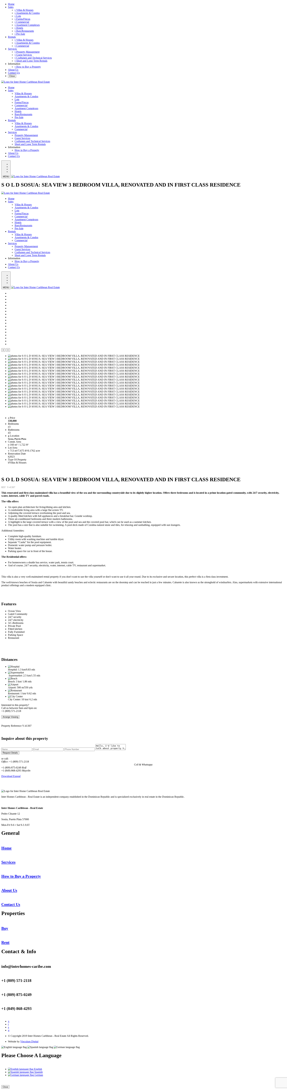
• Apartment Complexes (27, 25)
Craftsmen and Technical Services (32, 141)
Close (12, 76)
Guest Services (22, 138)
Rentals (12, 36)
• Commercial (22, 22)
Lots (17, 99)
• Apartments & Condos (27, 13)
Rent (5, 942)
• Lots (18, 16)
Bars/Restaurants (23, 114)
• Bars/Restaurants (24, 31)
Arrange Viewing (10, 717)
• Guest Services (23, 54)
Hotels (18, 111)
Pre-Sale (19, 117)
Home (11, 4)
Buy (4, 928)
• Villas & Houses (24, 10)
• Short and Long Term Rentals (31, 60)
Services (12, 48)
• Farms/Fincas (22, 19)
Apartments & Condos (26, 96)
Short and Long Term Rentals (30, 144)
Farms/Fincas (22, 102)
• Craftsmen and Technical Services (33, 57)
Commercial (21, 105)
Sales (10, 7)
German (38, 1075)
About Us (13, 69)
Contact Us (14, 72)
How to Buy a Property (27, 150)
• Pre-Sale (20, 34)
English (37, 1069)
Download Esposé (11, 776)
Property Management (26, 135)
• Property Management (27, 51)
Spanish (38, 1072)
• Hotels (19, 28)
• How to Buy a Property (28, 66)
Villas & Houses (23, 93)
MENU (6, 176)
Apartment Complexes (26, 108)
